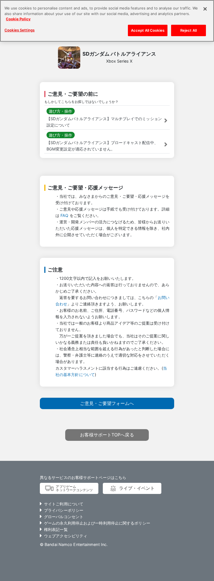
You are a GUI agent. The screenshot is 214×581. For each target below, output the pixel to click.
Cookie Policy (18, 19)
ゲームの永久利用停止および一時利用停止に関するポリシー (97, 523)
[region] (107, 21)
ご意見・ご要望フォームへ (107, 403)
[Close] (205, 9)
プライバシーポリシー (63, 510)
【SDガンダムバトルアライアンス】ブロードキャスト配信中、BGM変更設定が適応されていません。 (102, 145)
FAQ (64, 215)
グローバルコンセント (63, 516)
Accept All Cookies (147, 30)
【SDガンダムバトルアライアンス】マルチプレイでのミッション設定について (104, 121)
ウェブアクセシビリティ (65, 535)
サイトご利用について (63, 503)
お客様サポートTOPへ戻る (107, 434)
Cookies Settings (19, 30)
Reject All (188, 30)
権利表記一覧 (56, 529)
